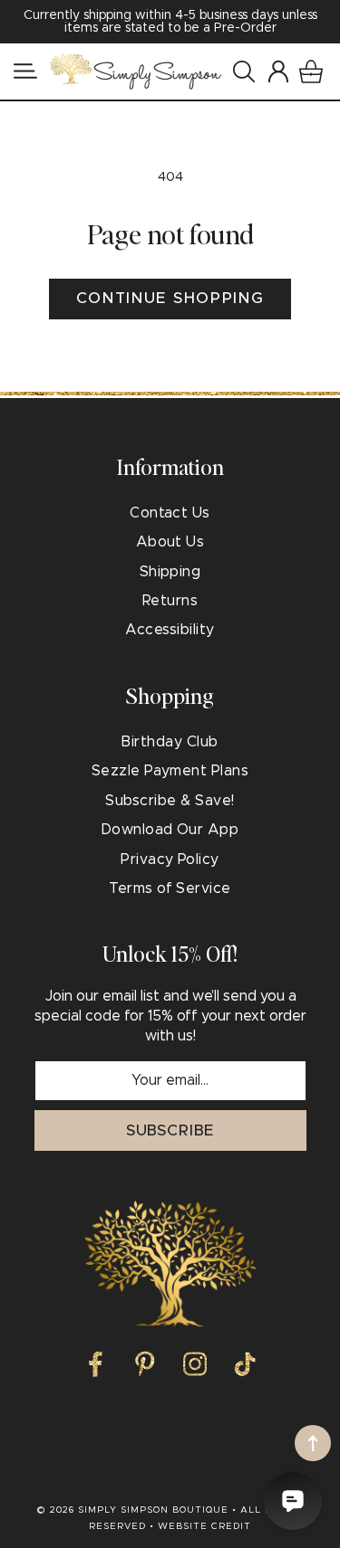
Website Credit (204, 1526)
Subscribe (170, 1130)
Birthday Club (169, 742)
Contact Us (170, 513)
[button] (25, 71)
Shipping (170, 572)
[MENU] (25, 71)
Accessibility (169, 629)
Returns (170, 601)
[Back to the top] (313, 1443)
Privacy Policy (170, 859)
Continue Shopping (170, 298)
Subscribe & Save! (169, 800)
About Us (170, 542)
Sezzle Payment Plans (170, 771)
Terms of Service (170, 888)
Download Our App (170, 829)
